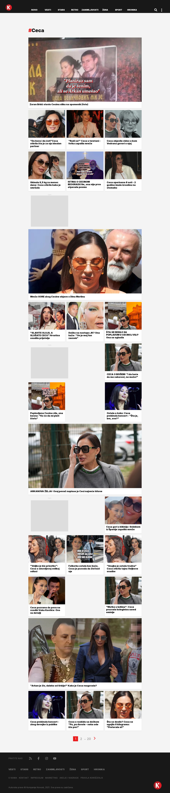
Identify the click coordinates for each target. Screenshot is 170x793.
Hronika (132, 10)
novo (34, 10)
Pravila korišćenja (92, 778)
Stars (61, 10)
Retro (74, 10)
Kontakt (24, 778)
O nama (12, 778)
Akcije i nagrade (69, 778)
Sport (118, 10)
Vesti (48, 10)
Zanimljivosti (90, 10)
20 (89, 739)
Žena (105, 10)
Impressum (37, 778)
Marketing (51, 778)
